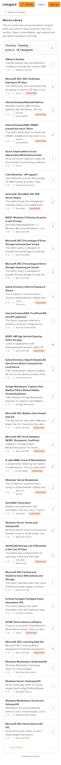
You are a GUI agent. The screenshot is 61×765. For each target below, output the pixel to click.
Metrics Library (16, 12)
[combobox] (24, 45)
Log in (41, 4)
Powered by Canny (30, 756)
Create (29, 4)
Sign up (54, 4)
